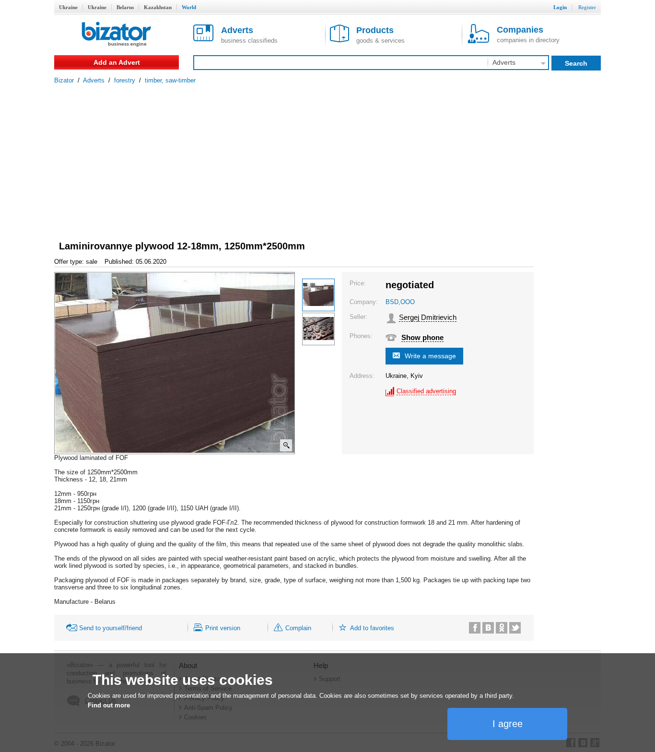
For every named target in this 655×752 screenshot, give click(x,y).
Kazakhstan (158, 7)
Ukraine (68, 7)
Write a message (430, 356)
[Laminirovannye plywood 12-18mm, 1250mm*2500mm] (318, 295)
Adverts (94, 80)
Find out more (109, 705)
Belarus (125, 7)
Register (587, 7)
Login (560, 7)
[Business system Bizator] (116, 35)
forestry (124, 80)
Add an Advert (117, 62)
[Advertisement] (327, 156)
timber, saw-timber (170, 80)
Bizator (64, 80)
